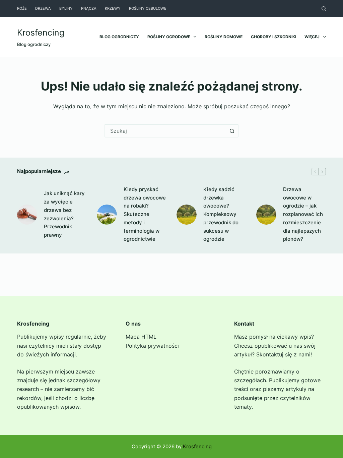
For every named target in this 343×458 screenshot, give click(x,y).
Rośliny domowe (224, 36)
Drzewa (43, 8)
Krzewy (113, 8)
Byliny (66, 8)
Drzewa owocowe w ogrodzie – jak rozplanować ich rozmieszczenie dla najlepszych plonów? (303, 214)
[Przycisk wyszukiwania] (232, 131)
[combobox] (165, 130)
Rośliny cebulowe (147, 8)
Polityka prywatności (152, 345)
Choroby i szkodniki (273, 36)
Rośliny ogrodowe (168, 36)
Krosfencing (40, 32)
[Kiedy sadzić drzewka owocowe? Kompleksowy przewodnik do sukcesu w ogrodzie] (187, 215)
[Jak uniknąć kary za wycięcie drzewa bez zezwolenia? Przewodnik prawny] (27, 215)
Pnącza (88, 8)
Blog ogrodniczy (119, 36)
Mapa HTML (141, 336)
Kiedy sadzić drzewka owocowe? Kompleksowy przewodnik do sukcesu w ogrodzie (220, 214)
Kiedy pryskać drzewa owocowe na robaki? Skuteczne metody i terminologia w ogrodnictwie (145, 214)
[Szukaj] (324, 8)
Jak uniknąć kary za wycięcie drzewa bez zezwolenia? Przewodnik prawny (64, 214)
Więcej (312, 36)
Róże (22, 8)
